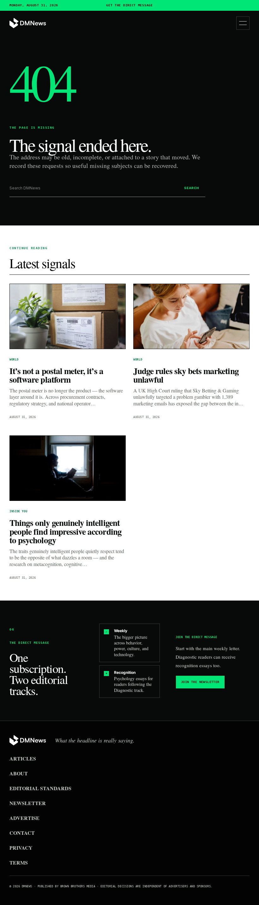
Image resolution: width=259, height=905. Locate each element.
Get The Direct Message (129, 5)
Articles (22, 758)
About (18, 773)
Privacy (21, 847)
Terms (18, 862)
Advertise (24, 818)
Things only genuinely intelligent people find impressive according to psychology (65, 531)
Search (191, 188)
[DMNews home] (27, 23)
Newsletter (27, 803)
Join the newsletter (200, 682)
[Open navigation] (243, 23)
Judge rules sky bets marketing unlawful (186, 375)
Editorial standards (40, 788)
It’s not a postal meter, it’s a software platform (56, 375)
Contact (22, 832)
